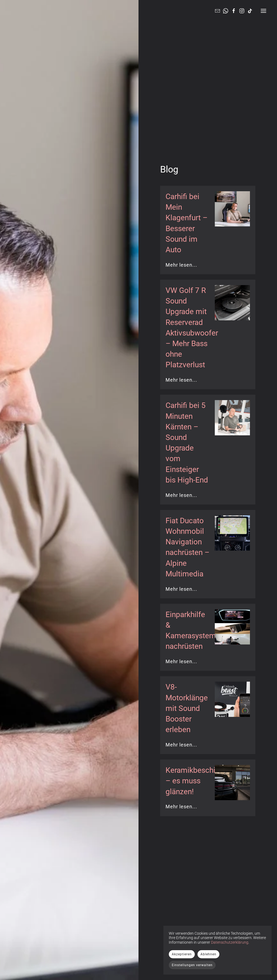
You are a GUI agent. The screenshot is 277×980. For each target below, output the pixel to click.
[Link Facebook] (233, 10)
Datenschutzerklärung (229, 942)
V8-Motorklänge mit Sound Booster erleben (187, 708)
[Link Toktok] (250, 10)
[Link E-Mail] (217, 10)
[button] (263, 11)
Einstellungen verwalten (192, 965)
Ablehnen (208, 954)
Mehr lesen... (181, 265)
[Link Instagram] (242, 10)
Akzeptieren (182, 954)
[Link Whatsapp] (225, 10)
